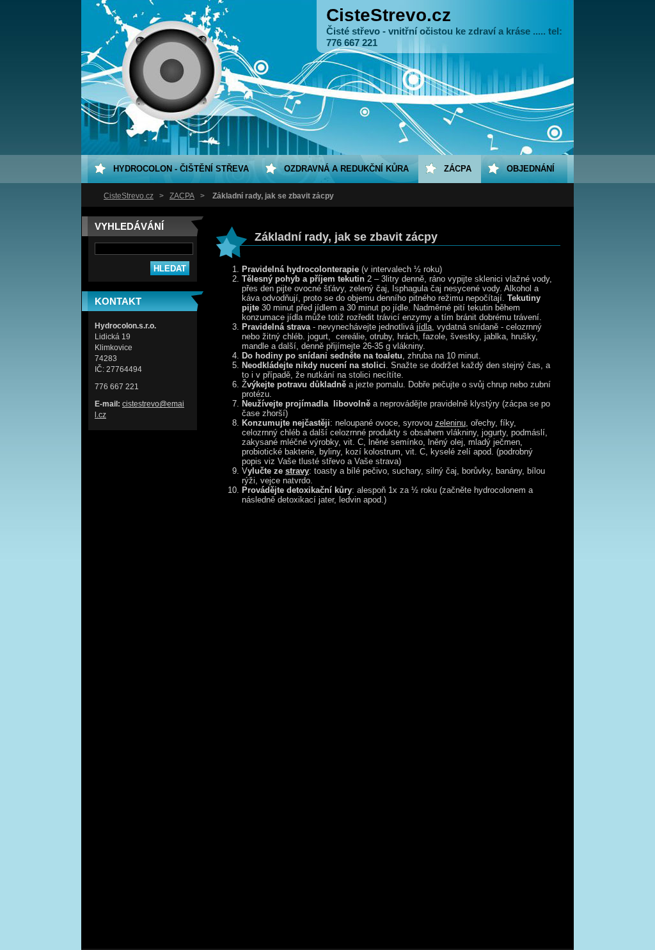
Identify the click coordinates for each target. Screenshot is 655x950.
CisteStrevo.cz (129, 196)
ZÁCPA (182, 196)
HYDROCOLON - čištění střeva (181, 168)
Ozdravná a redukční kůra (346, 168)
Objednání (531, 168)
